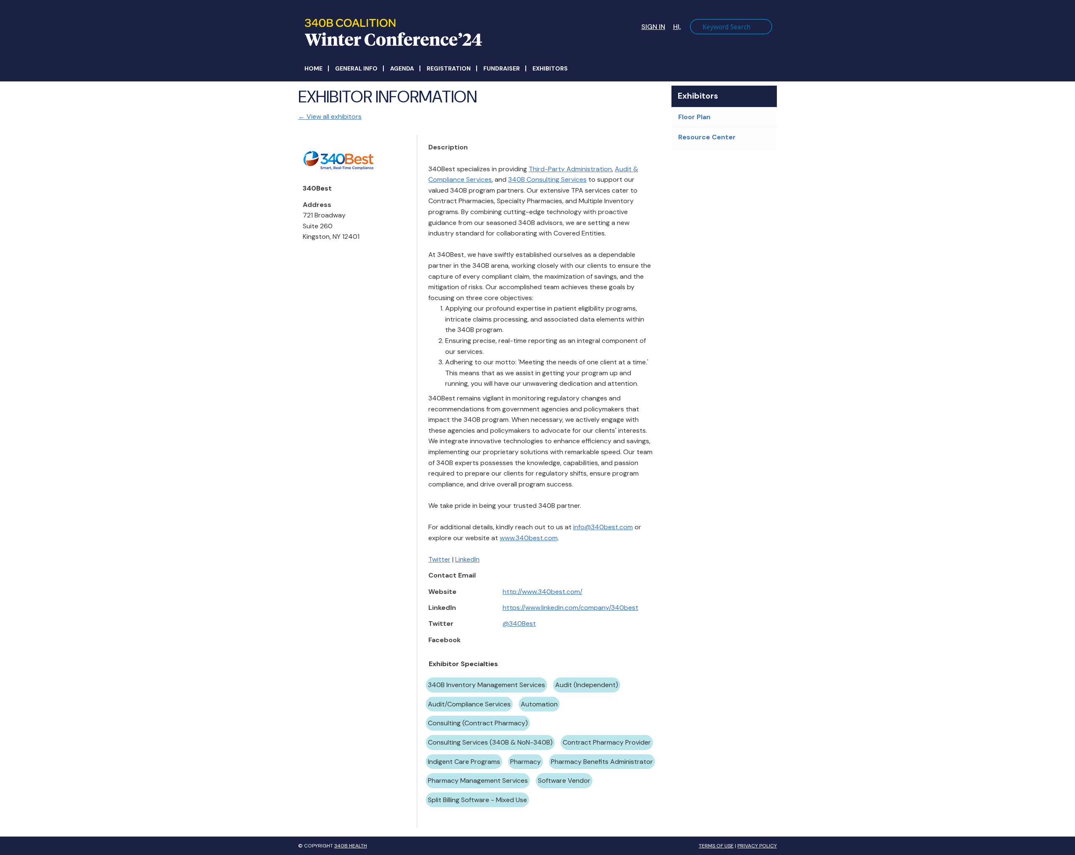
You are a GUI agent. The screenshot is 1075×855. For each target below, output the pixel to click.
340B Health (350, 845)
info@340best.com (603, 527)
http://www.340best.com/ (542, 591)
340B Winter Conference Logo (424, 32)
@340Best (519, 623)
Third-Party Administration (570, 169)
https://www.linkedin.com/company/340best (570, 607)
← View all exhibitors (330, 116)
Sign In (653, 26)
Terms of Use (716, 845)
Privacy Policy (757, 845)
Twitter (439, 559)
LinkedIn (467, 559)
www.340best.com (529, 537)
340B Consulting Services (547, 179)
